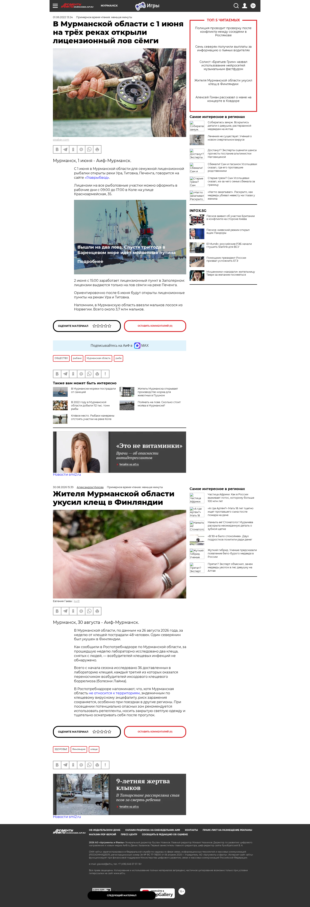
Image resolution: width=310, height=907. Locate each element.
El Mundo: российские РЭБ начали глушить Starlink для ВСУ (229, 245)
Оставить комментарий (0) (155, 326)
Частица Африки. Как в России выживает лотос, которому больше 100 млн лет (231, 498)
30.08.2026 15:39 (63, 487)
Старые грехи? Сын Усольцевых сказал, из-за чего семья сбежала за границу (231, 181)
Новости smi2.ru (67, 474)
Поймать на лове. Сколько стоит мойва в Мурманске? (159, 404)
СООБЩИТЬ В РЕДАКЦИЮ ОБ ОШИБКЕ (165, 834)
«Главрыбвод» (97, 178)
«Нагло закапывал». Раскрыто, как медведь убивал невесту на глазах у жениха (231, 195)
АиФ (77, 601)
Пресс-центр (129, 834)
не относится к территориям (114, 693)
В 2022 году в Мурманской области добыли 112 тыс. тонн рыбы (90, 405)
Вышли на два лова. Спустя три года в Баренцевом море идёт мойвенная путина (126, 250)
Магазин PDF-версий (102, 834)
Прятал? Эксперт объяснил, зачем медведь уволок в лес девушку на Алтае (230, 567)
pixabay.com (61, 139)
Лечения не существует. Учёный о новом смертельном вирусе (230, 138)
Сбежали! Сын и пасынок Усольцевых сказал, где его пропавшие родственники (232, 167)
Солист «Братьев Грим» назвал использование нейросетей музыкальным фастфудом (223, 65)
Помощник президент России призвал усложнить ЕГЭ (226, 259)
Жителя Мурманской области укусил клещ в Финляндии (223, 82)
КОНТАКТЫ (191, 830)
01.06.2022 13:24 (63, 17)
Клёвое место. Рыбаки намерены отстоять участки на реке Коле (92, 417)
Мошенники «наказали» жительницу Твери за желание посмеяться (230, 273)
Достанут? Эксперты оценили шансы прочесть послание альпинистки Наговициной (232, 153)
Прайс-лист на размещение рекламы (227, 830)
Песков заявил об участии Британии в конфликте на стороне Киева (230, 218)
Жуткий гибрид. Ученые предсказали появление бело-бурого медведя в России (232, 553)
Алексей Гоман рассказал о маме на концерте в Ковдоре (223, 99)
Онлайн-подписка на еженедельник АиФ (152, 830)
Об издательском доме (104, 830)
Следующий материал (121, 895)
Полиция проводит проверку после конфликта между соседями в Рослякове (223, 31)
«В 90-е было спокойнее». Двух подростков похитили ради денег (230, 538)
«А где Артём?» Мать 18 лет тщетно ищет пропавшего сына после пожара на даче (230, 512)
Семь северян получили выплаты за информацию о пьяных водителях (223, 48)
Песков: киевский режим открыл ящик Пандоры (228, 231)
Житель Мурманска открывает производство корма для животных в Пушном (158, 392)
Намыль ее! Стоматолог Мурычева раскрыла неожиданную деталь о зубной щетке (230, 526)
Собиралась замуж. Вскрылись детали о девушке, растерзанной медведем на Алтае (229, 126)
